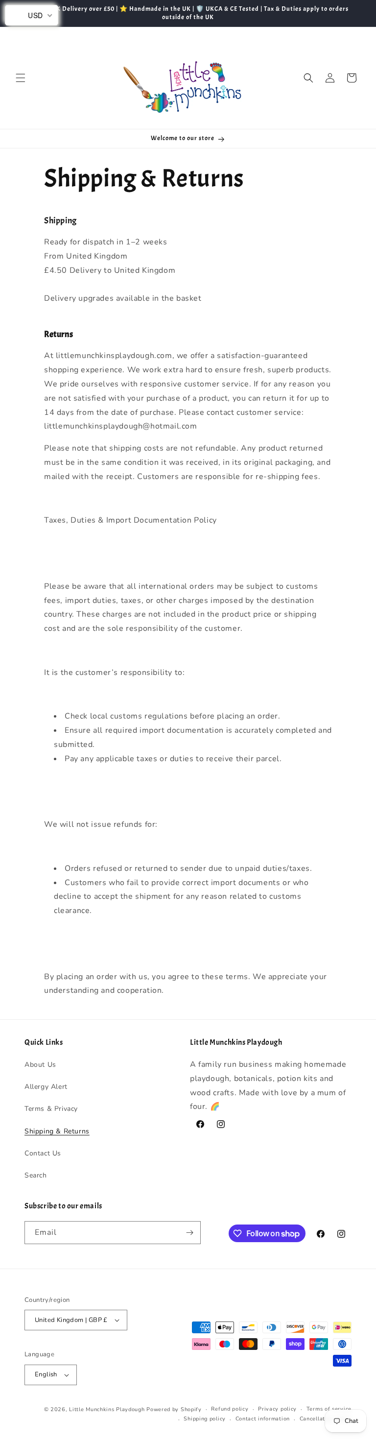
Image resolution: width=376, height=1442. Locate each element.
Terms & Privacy (51, 1108)
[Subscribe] (189, 1232)
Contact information (262, 1418)
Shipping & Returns (57, 1131)
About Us (40, 1064)
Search (35, 1175)
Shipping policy (205, 1418)
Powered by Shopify (174, 1409)
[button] (20, 78)
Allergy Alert (46, 1086)
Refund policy (229, 1409)
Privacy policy (277, 1409)
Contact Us (42, 1153)
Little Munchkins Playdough (106, 1409)
